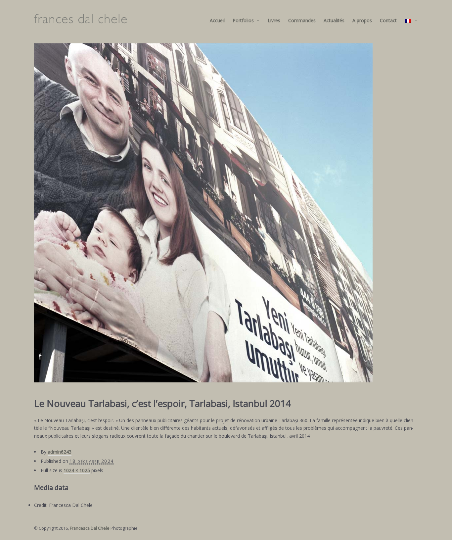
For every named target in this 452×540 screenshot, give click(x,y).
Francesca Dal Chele (90, 528)
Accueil (217, 20)
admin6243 (59, 452)
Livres (274, 20)
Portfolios (243, 20)
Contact (388, 20)
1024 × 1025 (77, 470)
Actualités (334, 20)
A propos (362, 20)
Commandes (302, 20)
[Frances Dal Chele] (80, 20)
